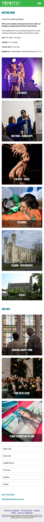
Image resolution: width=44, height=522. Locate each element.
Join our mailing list (25, 513)
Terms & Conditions (12, 510)
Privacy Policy (26, 510)
